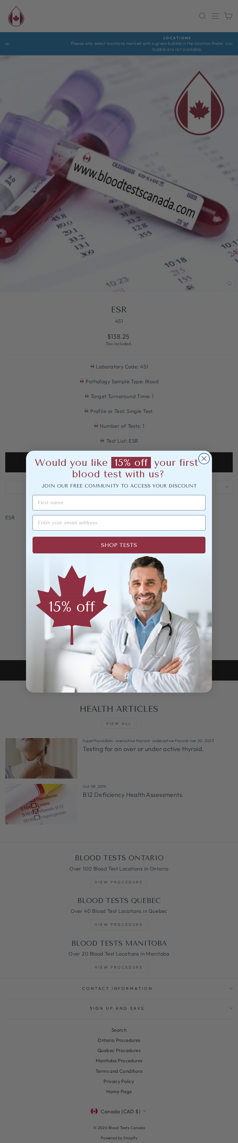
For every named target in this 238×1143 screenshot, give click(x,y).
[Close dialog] (204, 458)
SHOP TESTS (119, 545)
